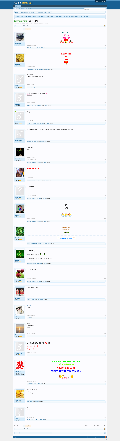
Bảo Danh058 (40, 87)
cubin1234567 (18, 371)
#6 (105, 139)
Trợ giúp (90, 436)
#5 (105, 120)
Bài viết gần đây (27, 8)
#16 (105, 333)
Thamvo (40, 105)
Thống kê (71, 16)
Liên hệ (86, 436)
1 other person (48, 243)
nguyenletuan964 (43, 141)
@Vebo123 (30, 305)
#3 (105, 84)
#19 (105, 398)
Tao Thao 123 (40, 47)
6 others (46, 47)
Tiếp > (29, 28)
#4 (105, 102)
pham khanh (18, 140)
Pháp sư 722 (18, 353)
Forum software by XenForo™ (25, 439)
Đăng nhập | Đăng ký (100, 1)
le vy (16, 179)
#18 (105, 381)
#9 (105, 195)
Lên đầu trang (101, 436)
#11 (105, 240)
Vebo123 (17, 104)
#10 (105, 218)
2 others (44, 198)
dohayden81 (41, 23)
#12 (105, 260)
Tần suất (83, 16)
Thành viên (24, 6)
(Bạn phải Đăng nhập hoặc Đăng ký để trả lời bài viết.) (94, 425)
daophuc (17, 215)
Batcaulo (17, 335)
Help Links (32, 6)
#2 (105, 66)
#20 (105, 417)
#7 (105, 159)
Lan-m (16, 418)
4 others (44, 162)
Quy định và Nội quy (102, 439)
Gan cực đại (77, 16)
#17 (105, 352)
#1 (105, 45)
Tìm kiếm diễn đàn (18, 8)
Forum (17, 6)
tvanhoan (17, 64)
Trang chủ (95, 436)
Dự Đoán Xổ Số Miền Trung (27, 23)
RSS (105, 437)
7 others (48, 123)
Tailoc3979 (41, 123)
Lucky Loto (18, 197)
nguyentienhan (30, 69)
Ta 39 (16, 122)
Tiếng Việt (16, 436)
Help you (17, 316)
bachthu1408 (36, 123)
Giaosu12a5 (18, 158)
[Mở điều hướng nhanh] (104, 12)
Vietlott (33, 16)
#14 (105, 296)
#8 (105, 177)
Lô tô (86, 16)
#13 (105, 278)
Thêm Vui (29, 47)
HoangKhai (34, 47)
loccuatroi (17, 298)
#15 (105, 315)
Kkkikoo (17, 86)
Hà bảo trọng (30, 123)
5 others (46, 87)
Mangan (17, 260)
